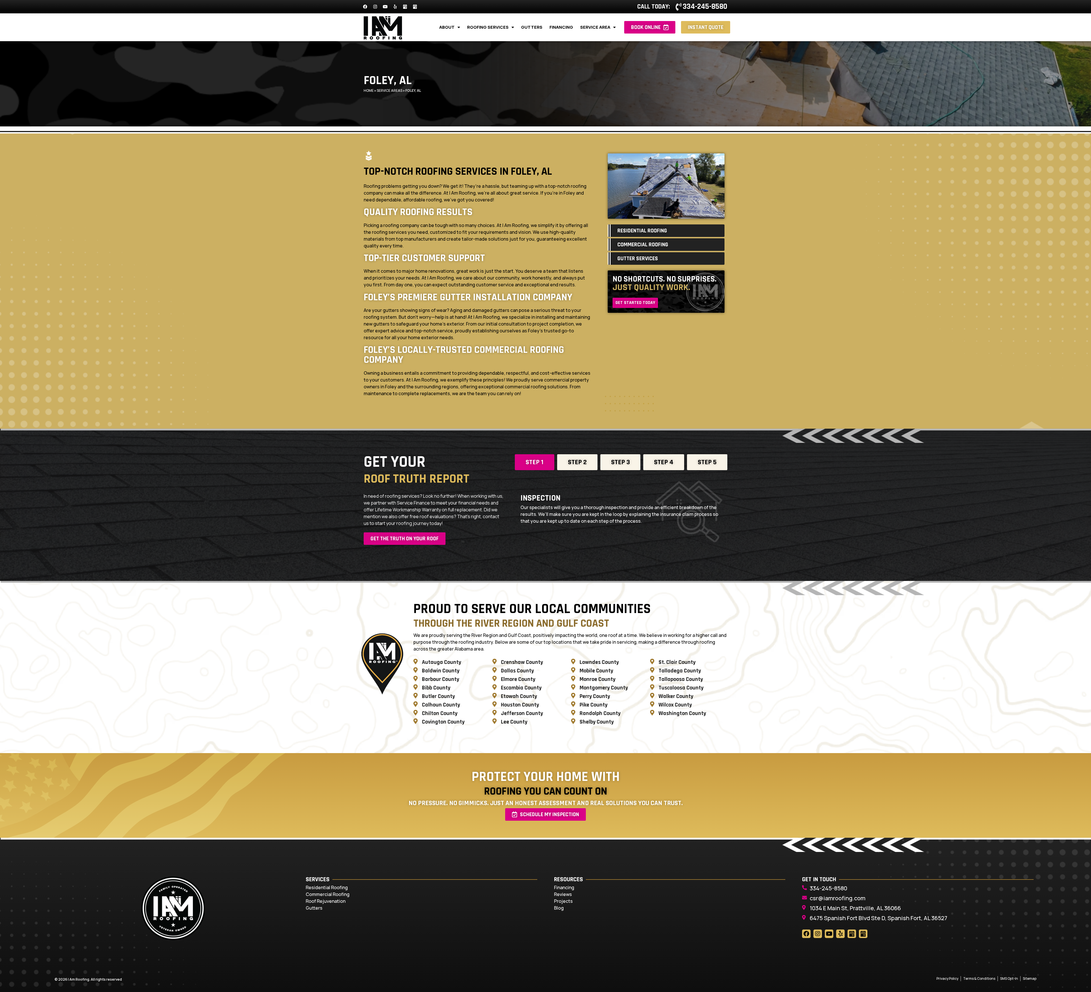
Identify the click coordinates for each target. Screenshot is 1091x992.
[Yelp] (395, 7)
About (447, 27)
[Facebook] (365, 7)
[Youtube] (385, 7)
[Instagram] (375, 7)
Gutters (531, 27)
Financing (561, 27)
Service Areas (389, 90)
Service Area (595, 27)
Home (369, 90)
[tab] (534, 462)
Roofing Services (488, 27)
